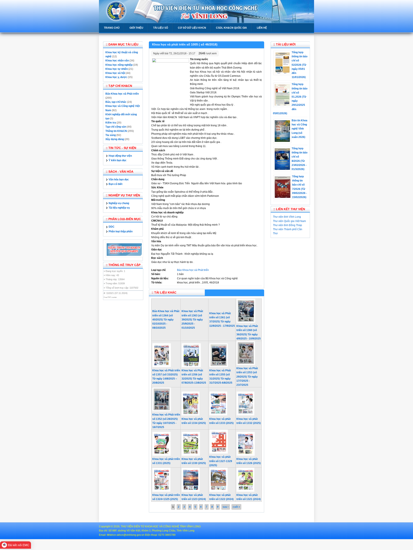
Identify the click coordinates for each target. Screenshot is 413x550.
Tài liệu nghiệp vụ (119, 207)
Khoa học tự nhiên (116, 68)
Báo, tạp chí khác (115, 101)
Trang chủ (112, 27)
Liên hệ (262, 27)
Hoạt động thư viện (120, 155)
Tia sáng (110, 135)
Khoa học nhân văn (117, 60)
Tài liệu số (160, 27)
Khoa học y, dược (116, 77)
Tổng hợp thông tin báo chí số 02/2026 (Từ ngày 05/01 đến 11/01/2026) (299, 65)
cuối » (236, 506)
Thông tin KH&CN (116, 131)
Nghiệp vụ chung (119, 203)
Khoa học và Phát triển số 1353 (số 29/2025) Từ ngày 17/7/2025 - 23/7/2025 (247, 376)
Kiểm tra (110, 122)
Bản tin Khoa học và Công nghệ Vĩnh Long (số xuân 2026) (299, 129)
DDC (111, 226)
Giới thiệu (136, 27)
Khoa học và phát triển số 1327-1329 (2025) (220, 461)
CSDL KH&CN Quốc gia (231, 27)
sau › (226, 506)
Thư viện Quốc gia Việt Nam (289, 221)
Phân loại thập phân (121, 231)
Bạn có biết (115, 184)
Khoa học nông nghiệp (119, 64)
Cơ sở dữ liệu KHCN (192, 27)
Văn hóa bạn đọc (119, 179)
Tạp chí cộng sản (115, 126)
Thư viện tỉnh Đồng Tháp (287, 225)
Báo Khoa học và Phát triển (193, 270)
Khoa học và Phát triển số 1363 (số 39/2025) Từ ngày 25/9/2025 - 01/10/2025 (192, 319)
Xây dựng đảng (114, 139)
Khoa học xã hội (115, 73)
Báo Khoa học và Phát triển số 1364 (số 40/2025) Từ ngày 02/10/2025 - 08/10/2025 (165, 319)
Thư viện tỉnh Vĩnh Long (287, 216)
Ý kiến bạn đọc (117, 160)
